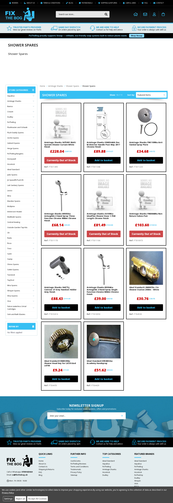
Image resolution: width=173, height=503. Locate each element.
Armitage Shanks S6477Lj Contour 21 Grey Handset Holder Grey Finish (60, 289)
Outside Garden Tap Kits (17, 227)
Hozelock (11, 164)
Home (41, 461)
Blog (40, 475)
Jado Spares (12, 174)
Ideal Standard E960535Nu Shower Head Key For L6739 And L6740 (60, 363)
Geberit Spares (13, 143)
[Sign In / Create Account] (154, 14)
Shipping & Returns (46, 469)
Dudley (10, 117)
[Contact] (145, 14)
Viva (9, 301)
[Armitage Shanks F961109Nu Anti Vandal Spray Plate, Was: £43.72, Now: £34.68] (146, 123)
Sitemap (74, 475)
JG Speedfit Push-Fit (15, 180)
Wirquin (137, 480)
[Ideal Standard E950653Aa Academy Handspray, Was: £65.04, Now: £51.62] (103, 341)
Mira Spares (12, 285)
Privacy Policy (76, 472)
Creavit (10, 111)
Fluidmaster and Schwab (17, 127)
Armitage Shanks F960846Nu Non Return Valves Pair (145, 215)
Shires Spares (13, 264)
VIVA (136, 483)
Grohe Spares (13, 138)
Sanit (9, 254)
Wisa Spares (12, 296)
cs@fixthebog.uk (20, 475)
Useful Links (76, 461)
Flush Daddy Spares (15, 132)
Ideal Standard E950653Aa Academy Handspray (99, 362)
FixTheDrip (138, 475)
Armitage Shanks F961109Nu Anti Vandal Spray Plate (146, 143)
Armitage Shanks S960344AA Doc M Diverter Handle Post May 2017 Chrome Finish (103, 144)
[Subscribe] (122, 415)
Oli (8, 232)
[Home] (135, 14)
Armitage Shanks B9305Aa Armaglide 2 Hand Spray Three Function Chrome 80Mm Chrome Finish (60, 217)
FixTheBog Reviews (78, 463)
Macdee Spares (13, 201)
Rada (9, 238)
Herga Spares (13, 148)
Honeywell (11, 159)
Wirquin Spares (13, 290)
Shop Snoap (136, 36)
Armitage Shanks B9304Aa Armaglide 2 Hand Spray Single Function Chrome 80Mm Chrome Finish (103, 290)
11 (121, 95)
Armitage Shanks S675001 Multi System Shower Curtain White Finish (60, 144)
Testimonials (76, 469)
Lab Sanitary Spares (15, 185)
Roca (9, 243)
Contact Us (43, 466)
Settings (8, 498)
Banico (10, 106)
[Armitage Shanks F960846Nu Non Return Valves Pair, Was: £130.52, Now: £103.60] (146, 194)
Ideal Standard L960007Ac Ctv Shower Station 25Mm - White (144, 288)
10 (117, 95)
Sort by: (131, 95)
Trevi (9, 248)
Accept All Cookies (37, 498)
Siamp (9, 259)
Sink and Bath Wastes (16, 314)
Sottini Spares (13, 269)
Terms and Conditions (80, 466)
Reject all (20, 498)
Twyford (10, 280)
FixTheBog (11, 122)
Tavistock (11, 275)
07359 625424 (27, 472)
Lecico (9, 190)
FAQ (40, 472)
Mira (9, 196)
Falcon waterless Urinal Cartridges (16, 307)
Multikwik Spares (14, 217)
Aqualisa (10, 96)
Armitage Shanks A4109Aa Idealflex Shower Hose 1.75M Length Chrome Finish (101, 216)
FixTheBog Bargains (15, 153)
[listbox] (151, 95)
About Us (42, 463)
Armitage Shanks (14, 101)
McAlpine (11, 206)
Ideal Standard (13, 169)
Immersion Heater (14, 211)
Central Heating (13, 222)
